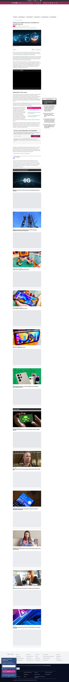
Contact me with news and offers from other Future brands (9, 669)
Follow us (34, 49)
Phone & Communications (18, 20)
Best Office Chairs (46, 660)
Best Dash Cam (58, 656)
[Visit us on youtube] (43, 2)
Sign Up (9, 671)
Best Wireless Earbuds (46, 658)
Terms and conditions (48, 672)
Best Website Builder (19, 660)
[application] (27, 80)
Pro (13, 20)
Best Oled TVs (37, 658)
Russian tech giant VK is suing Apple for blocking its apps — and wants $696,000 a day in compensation (49, 126)
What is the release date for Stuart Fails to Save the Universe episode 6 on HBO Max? (49, 115)
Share (15, 49)
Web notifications (48, 674)
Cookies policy (26, 674)
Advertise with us (37, 674)
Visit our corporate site (47, 665)
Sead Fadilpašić (19, 26)
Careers (25, 676)
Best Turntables (45, 654)
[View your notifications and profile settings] (52, 3)
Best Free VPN (18, 656)
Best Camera (58, 654)
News (14, 26)
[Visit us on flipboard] (45, 2)
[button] (55, 2)
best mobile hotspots (22, 153)
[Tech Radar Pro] (35, 0)
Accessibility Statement (16, 676)
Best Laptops (28, 654)
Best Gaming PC (28, 658)
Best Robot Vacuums (59, 660)
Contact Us (36, 672)
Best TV (36, 656)
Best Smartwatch (38, 660)
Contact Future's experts (27, 672)
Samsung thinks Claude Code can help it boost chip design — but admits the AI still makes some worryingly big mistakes (49, 121)
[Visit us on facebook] (40, 2)
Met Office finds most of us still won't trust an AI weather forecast (49, 102)
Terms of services (25, 138)
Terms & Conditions (8, 675)
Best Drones (58, 658)
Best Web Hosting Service (20, 658)
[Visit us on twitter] (42, 2)
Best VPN (17, 654)
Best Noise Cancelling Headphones (48, 656)
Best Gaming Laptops (29, 656)
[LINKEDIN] (14, 158)
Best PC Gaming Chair (29, 660)
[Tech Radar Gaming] (40, 0)
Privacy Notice (16, 139)
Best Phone (37, 654)
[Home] (29, 0)
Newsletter (39, 49)
